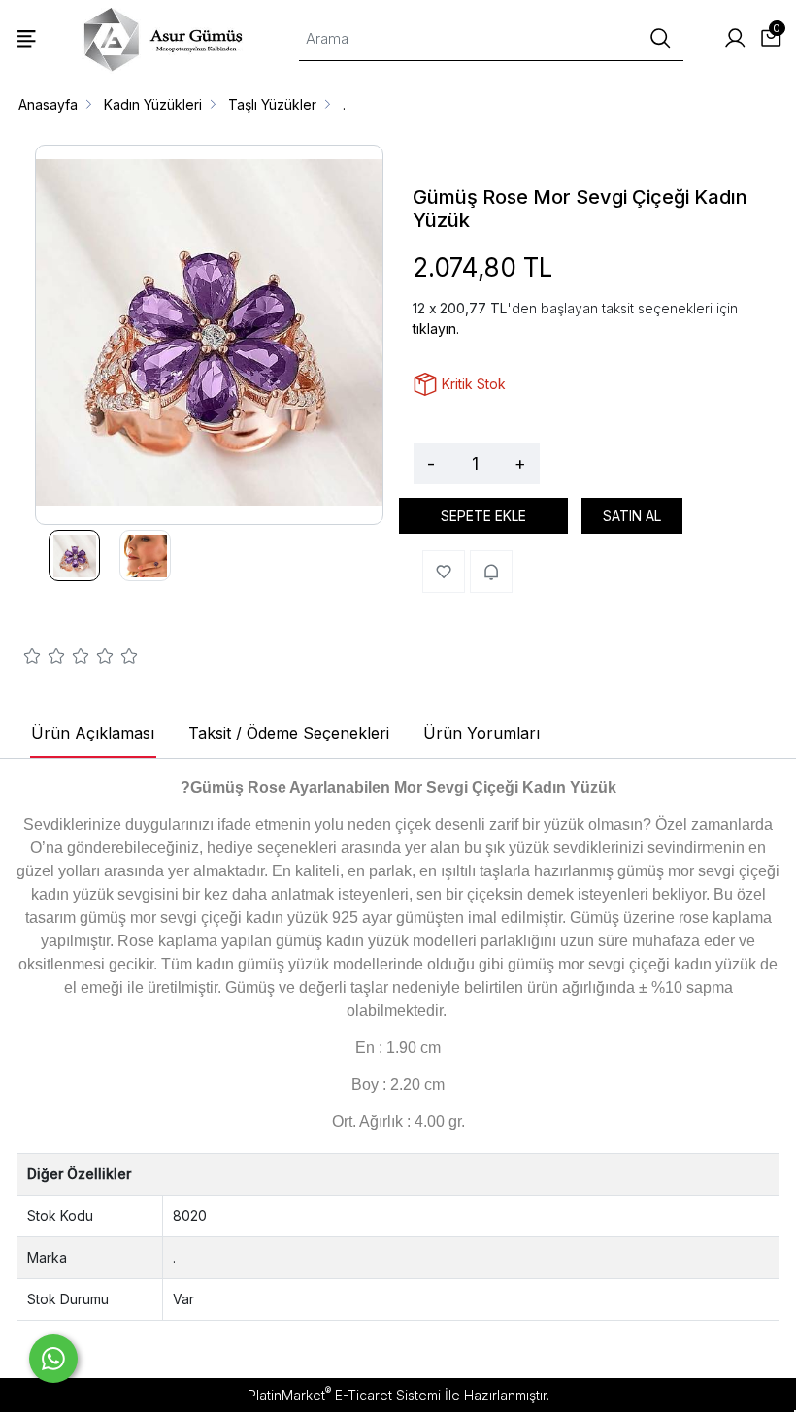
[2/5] (44, 659)
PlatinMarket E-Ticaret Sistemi (344, 1395)
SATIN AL (632, 516)
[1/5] (32, 659)
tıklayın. (436, 328)
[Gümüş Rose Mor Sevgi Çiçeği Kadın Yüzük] (209, 334)
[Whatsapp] (53, 1358)
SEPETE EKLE (483, 516)
